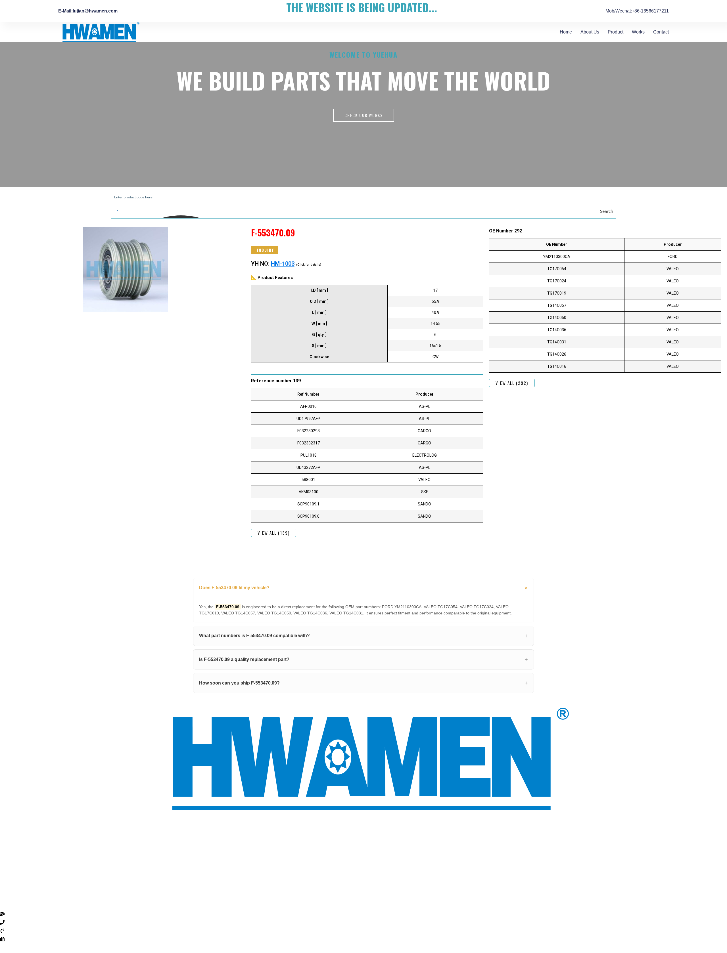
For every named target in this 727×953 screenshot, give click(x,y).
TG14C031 (556, 342)
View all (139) (274, 533)
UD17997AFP (308, 418)
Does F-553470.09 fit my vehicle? (234, 587)
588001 (308, 479)
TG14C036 (556, 330)
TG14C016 (556, 366)
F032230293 (308, 431)
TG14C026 (556, 354)
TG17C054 (556, 268)
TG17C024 (556, 281)
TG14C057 (556, 305)
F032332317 (308, 443)
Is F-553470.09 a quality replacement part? (244, 659)
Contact (661, 32)
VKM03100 (308, 492)
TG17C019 (556, 293)
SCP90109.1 (308, 504)
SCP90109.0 (308, 516)
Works (638, 32)
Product (615, 32)
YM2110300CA (556, 256)
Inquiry (265, 250)
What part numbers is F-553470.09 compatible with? (254, 635)
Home (566, 32)
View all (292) (512, 383)
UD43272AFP (308, 467)
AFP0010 (308, 406)
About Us (589, 32)
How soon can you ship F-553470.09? (239, 683)
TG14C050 (556, 317)
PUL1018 (308, 455)
